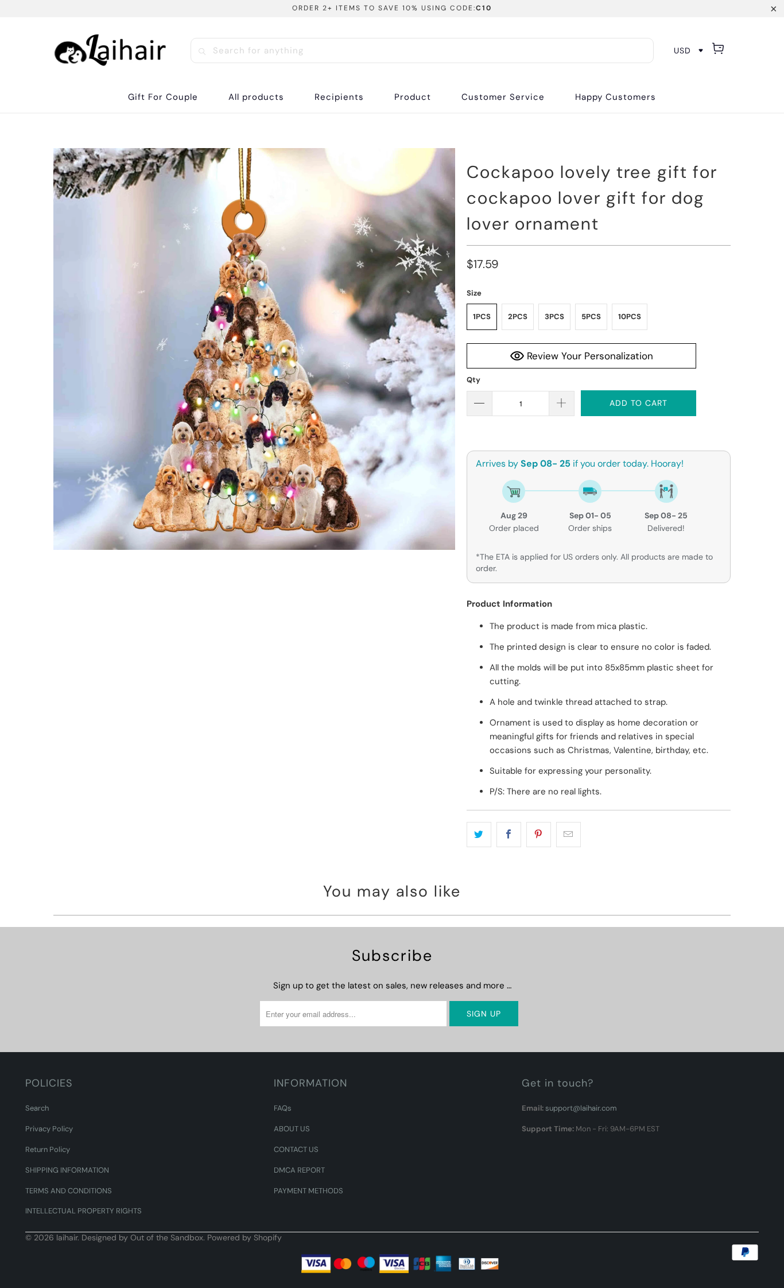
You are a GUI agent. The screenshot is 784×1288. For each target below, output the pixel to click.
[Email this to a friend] (568, 834)
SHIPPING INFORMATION (67, 1170)
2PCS (517, 316)
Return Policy (47, 1149)
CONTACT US (296, 1149)
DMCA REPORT (299, 1170)
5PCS (591, 316)
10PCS (629, 316)
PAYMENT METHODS (308, 1191)
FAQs (283, 1108)
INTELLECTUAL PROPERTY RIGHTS (83, 1211)
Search (37, 1108)
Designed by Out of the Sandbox (142, 1237)
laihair (66, 1237)
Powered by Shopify (244, 1237)
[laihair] (110, 50)
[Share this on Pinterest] (538, 834)
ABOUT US (292, 1129)
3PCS (554, 316)
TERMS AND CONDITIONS (68, 1191)
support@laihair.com (581, 1108)
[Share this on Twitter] (479, 834)
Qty (473, 380)
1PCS (482, 316)
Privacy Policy (49, 1129)
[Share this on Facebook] (508, 834)
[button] (339, 97)
